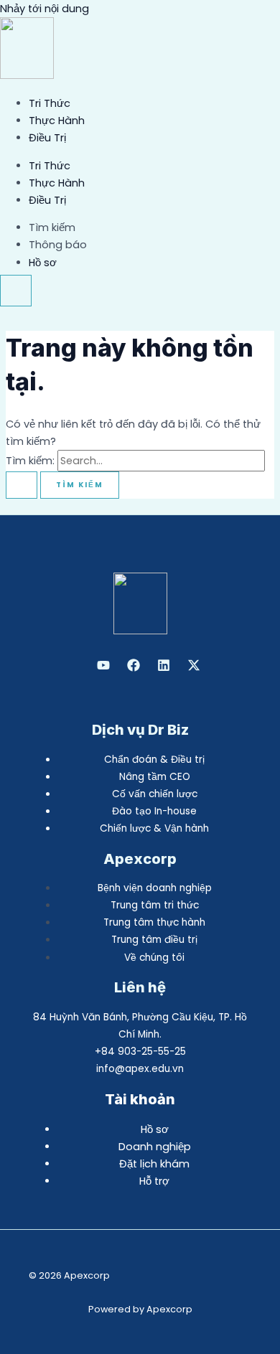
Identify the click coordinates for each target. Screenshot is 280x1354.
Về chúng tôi (154, 957)
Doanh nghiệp (154, 1146)
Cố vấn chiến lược (154, 794)
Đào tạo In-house (154, 811)
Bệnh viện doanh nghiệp (155, 888)
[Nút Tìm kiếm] (21, 485)
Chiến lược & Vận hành (154, 828)
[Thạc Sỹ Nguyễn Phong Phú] (133, 668)
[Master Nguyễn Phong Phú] (193, 668)
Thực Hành (57, 120)
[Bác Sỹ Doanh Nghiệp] (103, 668)
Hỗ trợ (154, 1181)
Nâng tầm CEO (154, 777)
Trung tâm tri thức (155, 905)
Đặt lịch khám (154, 1164)
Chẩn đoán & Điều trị (154, 759)
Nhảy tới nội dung (44, 8)
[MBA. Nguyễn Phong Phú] (163, 668)
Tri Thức (49, 103)
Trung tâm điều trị (154, 939)
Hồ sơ (155, 1129)
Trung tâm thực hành (154, 922)
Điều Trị (47, 138)
